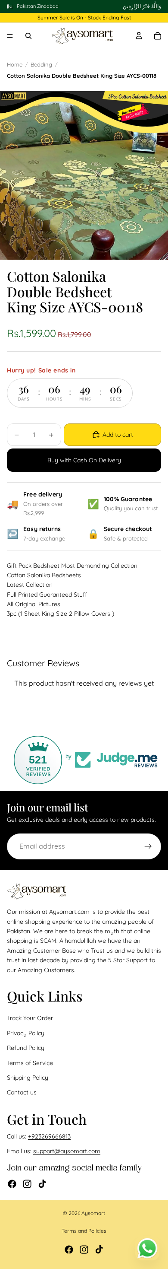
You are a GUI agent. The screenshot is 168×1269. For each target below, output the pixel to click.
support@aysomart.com (66, 1151)
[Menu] (10, 36)
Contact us (22, 1092)
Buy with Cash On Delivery (84, 460)
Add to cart (118, 435)
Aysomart (93, 1213)
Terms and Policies (84, 1231)
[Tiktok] (42, 1183)
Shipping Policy (27, 1077)
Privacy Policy (25, 1033)
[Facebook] (12, 1183)
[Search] (28, 35)
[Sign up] (148, 846)
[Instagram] (27, 1183)
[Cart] (157, 35)
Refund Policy (25, 1048)
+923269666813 (49, 1136)
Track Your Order (30, 1018)
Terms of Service (30, 1062)
